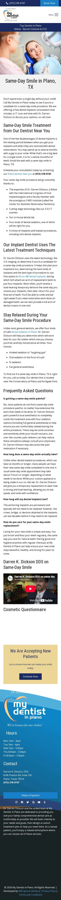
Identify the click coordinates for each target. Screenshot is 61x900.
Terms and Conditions (30, 894)
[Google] (33, 802)
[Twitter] (27, 802)
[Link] (10, 14)
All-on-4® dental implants (32, 276)
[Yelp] (45, 802)
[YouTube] (39, 802)
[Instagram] (16, 802)
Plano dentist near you (20, 173)
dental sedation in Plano (24, 331)
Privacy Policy (49, 891)
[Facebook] (22, 802)
